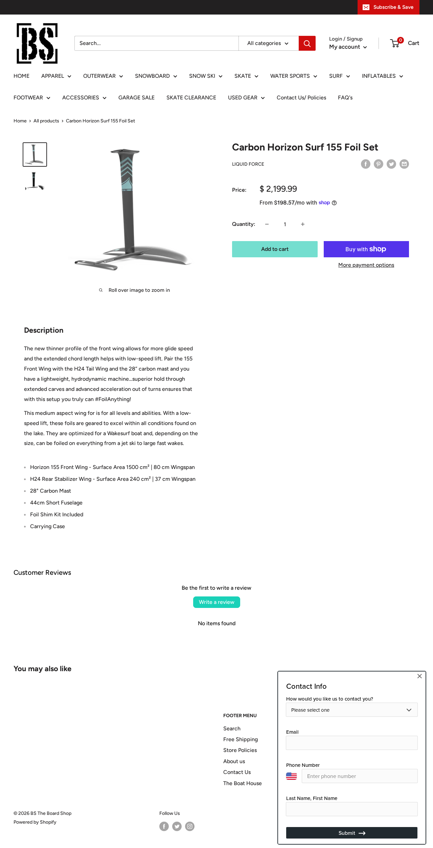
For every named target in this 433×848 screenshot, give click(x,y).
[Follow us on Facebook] (164, 826)
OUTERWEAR (99, 76)
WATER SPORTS (290, 76)
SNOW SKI (202, 76)
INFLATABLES (379, 76)
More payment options (366, 265)
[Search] (307, 43)
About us (234, 761)
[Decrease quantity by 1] (267, 224)
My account (345, 46)
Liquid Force (248, 164)
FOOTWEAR (28, 97)
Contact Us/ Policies (301, 97)
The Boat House (242, 783)
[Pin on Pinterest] (378, 164)
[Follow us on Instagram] (190, 826)
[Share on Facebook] (365, 164)
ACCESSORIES (80, 97)
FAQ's (345, 97)
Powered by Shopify (35, 822)
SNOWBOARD (152, 76)
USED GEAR (242, 97)
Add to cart (275, 249)
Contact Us (237, 772)
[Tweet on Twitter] (391, 164)
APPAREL (52, 76)
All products (46, 121)
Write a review (216, 602)
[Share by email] (404, 164)
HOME (21, 76)
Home (20, 121)
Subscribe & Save (393, 7)
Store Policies (240, 750)
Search (232, 728)
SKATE (242, 76)
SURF (336, 76)
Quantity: (243, 224)
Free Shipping (240, 739)
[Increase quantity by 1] (303, 224)
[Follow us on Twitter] (177, 826)
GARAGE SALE (136, 97)
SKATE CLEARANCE (191, 97)
